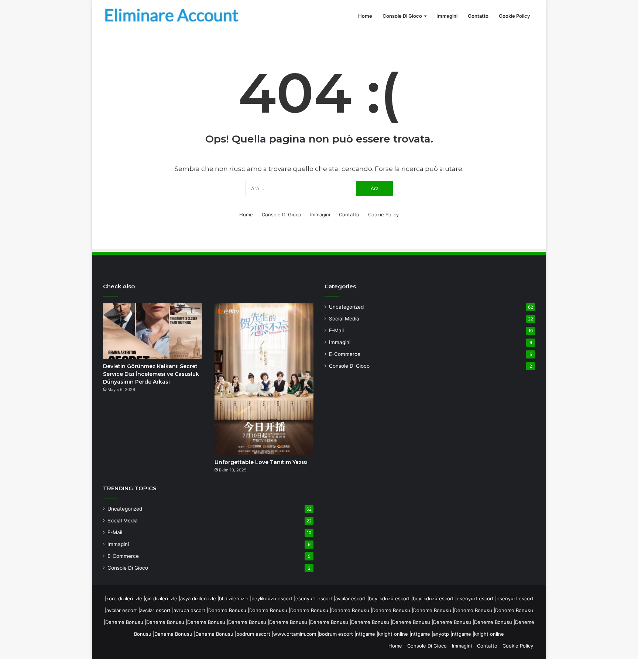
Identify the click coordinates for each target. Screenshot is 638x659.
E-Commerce (123, 556)
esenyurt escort (313, 598)
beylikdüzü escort (271, 598)
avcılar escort (350, 598)
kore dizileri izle (124, 598)
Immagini (446, 16)
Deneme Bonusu (227, 610)
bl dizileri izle (233, 598)
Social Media (122, 521)
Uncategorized (124, 509)
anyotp (441, 634)
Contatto (478, 16)
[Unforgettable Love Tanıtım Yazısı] (264, 379)
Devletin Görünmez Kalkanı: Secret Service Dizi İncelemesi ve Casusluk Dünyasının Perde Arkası (151, 374)
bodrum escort (253, 634)
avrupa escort (189, 610)
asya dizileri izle (198, 598)
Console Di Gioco (402, 16)
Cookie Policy (514, 16)
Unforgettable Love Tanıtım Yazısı (261, 462)
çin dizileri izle (161, 598)
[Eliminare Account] (173, 16)
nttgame (365, 634)
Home (365, 16)
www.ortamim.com (294, 634)
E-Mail (114, 532)
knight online (393, 634)
